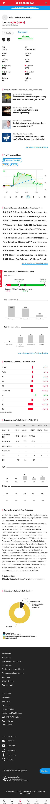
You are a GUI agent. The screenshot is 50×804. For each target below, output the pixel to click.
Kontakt (11, 741)
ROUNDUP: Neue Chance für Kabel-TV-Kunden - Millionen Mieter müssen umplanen (25, 229)
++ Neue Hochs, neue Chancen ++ (25, 7)
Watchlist (8, 33)
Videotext (6, 677)
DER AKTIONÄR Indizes (11, 717)
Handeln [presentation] (44, 771)
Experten (6, 705)
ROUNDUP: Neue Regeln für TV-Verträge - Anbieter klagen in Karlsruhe (25, 216)
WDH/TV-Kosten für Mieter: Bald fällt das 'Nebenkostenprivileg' (25, 220)
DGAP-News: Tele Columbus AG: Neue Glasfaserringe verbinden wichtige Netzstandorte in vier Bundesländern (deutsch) (25, 250)
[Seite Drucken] (8, 39)
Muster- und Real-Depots (12, 713)
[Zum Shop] (12, 801)
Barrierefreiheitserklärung (13, 669)
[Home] (28, 801)
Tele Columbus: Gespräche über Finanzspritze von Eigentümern (25, 237)
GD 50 (6, 165)
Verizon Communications (25, 289)
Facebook (12, 755)
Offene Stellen (8, 681)
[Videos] (4, 801)
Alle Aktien (6, 693)
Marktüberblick (8, 709)
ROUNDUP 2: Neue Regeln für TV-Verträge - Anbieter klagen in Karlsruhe (25, 212)
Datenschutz (7, 665)
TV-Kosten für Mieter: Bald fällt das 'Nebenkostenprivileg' (25, 225)
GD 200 (15, 165)
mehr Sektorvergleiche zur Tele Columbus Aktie (33, 353)
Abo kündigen (7, 685)
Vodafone (43, 279)
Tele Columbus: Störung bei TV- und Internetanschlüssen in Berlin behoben (25, 242)
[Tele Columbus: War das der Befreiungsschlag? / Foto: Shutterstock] (25, 111)
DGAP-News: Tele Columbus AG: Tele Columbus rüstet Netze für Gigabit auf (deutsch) (25, 255)
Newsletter (6, 701)
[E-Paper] (20, 801)
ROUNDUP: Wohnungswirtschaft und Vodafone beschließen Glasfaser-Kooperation (25, 233)
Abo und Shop (7, 721)
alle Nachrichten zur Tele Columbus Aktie (35, 263)
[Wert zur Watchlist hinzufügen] (37, 801)
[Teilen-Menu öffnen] (3, 39)
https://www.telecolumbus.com (31, 579)
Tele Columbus (19, 280)
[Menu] (47, 3)
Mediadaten (6, 653)
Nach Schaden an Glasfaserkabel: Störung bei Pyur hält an (25, 246)
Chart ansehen (22, 32)
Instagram (12, 750)
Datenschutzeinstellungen (13, 673)
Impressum (6, 657)
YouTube (11, 745)
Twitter (11, 759)
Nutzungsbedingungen (11, 661)
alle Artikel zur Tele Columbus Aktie (37, 147)
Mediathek (6, 697)
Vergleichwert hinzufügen (13, 160)
